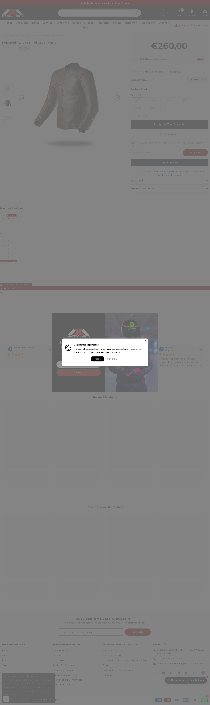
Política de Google (112, 352)
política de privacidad (95, 352)
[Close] (145, 340)
